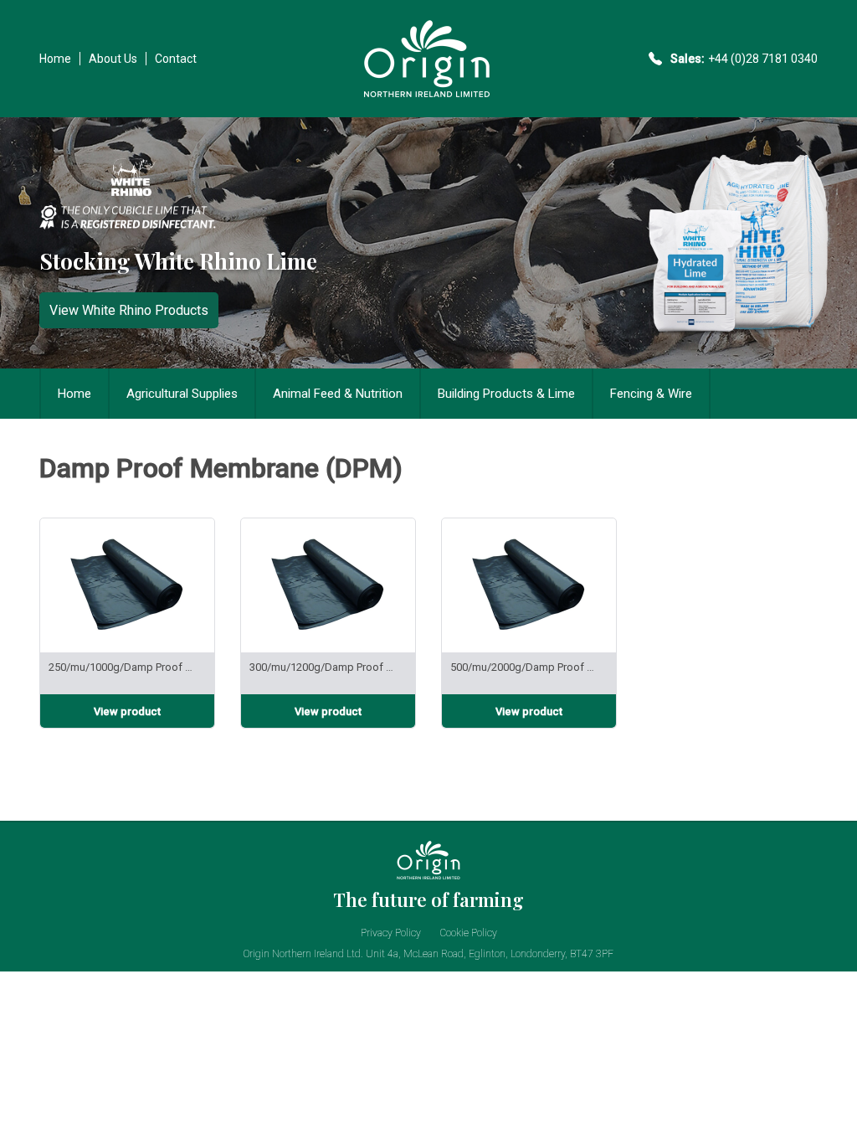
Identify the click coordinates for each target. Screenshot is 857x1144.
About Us (113, 58)
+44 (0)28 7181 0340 (763, 58)
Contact (176, 58)
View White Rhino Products (128, 310)
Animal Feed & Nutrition (338, 393)
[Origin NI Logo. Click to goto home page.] (427, 96)
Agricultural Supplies (182, 393)
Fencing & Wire (651, 393)
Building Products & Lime (506, 393)
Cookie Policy (468, 933)
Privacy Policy (391, 933)
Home (55, 58)
